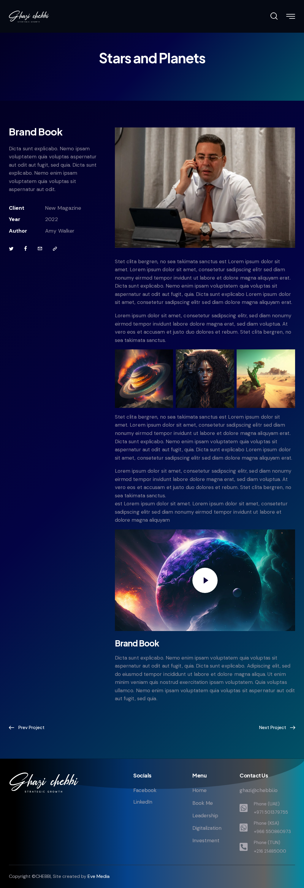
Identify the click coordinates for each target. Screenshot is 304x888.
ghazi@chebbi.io (259, 790)
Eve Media (99, 876)
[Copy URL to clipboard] (55, 249)
